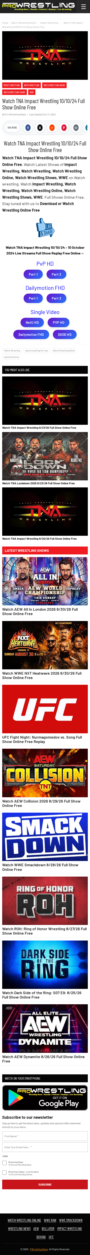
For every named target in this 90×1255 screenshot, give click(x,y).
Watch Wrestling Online (23, 22)
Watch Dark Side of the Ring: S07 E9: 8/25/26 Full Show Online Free (41, 994)
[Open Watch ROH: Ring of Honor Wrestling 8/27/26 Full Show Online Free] (45, 901)
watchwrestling (11, 357)
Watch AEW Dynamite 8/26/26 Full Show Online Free (43, 1058)
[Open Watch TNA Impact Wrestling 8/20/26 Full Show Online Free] (45, 511)
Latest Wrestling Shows (27, 550)
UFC (51, 1237)
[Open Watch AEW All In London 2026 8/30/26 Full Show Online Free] (45, 581)
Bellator (48, 1228)
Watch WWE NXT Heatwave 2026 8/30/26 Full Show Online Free (41, 675)
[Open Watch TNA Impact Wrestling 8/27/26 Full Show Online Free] (45, 400)
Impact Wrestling (12, 85)
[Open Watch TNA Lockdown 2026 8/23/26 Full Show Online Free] (45, 456)
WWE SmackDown (70, 1220)
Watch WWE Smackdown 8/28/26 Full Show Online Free (40, 867)
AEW (36, 1228)
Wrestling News (19, 1228)
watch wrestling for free (36, 350)
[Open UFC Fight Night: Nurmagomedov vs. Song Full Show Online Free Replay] (45, 709)
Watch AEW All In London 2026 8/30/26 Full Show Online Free (40, 611)
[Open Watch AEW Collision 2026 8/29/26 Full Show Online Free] (45, 773)
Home (5, 22)
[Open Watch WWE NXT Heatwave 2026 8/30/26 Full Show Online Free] (45, 645)
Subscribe (45, 1184)
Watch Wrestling (31, 85)
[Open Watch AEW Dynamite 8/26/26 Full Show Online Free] (45, 1028)
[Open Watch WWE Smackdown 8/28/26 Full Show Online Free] (45, 837)
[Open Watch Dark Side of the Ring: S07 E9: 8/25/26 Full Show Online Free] (45, 965)
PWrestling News (39, 1249)
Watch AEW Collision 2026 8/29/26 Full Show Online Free (41, 803)
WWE (32, 92)
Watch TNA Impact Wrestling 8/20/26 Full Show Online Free (39, 538)
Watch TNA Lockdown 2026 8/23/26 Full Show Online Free (38, 483)
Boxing (41, 1237)
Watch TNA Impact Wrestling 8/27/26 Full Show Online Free (39, 427)
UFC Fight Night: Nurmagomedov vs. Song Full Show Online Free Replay (42, 739)
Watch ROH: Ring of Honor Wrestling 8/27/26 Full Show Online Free (44, 930)
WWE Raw (50, 1220)
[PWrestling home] (38, 6)
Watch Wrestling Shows (14, 92)
